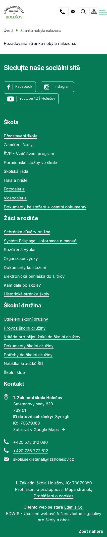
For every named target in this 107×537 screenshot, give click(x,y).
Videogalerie (15, 197)
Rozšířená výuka (19, 249)
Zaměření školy (18, 144)
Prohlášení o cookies (53, 495)
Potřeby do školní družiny (28, 354)
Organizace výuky (21, 258)
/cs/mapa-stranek (93, 11)
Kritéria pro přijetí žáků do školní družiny (42, 336)
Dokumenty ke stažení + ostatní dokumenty (45, 206)
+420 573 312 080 (62, 11)
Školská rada (16, 171)
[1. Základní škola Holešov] (14, 12)
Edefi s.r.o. (74, 507)
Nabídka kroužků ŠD (23, 363)
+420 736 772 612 (30, 450)
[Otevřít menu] (103, 12)
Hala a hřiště (15, 180)
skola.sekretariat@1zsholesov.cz (72, 11)
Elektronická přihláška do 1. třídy (34, 276)
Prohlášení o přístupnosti (38, 489)
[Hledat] (83, 11)
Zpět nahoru (91, 531)
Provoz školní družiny (25, 328)
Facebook (23, 86)
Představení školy (20, 135)
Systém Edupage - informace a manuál (40, 240)
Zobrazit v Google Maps (36, 429)
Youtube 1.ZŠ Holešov (37, 98)
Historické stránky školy (26, 293)
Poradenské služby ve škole (30, 162)
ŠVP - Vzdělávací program (29, 153)
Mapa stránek (78, 489)
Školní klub (14, 372)
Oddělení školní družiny (26, 319)
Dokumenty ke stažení (25, 267)
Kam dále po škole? (22, 285)
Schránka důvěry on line (27, 231)
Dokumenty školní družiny (29, 345)
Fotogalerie (14, 188)
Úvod (8, 30)
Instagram (62, 86)
